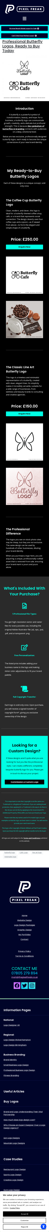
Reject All (24, 1227)
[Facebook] (17, 985)
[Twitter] (24, 985)
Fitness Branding (11, 1075)
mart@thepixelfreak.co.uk (24, 977)
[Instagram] (32, 985)
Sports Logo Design (12, 1174)
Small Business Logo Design (16, 1065)
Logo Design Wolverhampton (17, 1039)
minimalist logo (10, 856)
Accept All (24, 1214)
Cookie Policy (15, 1208)
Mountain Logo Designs (14, 1143)
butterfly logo (10, 852)
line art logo (37, 852)
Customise (25, 1220)
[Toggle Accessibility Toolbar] (43, 1226)
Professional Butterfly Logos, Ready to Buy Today (22, 46)
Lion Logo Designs (12, 1138)
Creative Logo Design (13, 1180)
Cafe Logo (24, 852)
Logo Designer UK (12, 1025)
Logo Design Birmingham (15, 1045)
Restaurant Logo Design (15, 1169)
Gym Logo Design (12, 1190)
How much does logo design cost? (19, 1119)
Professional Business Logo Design (19, 1070)
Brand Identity (10, 1059)
